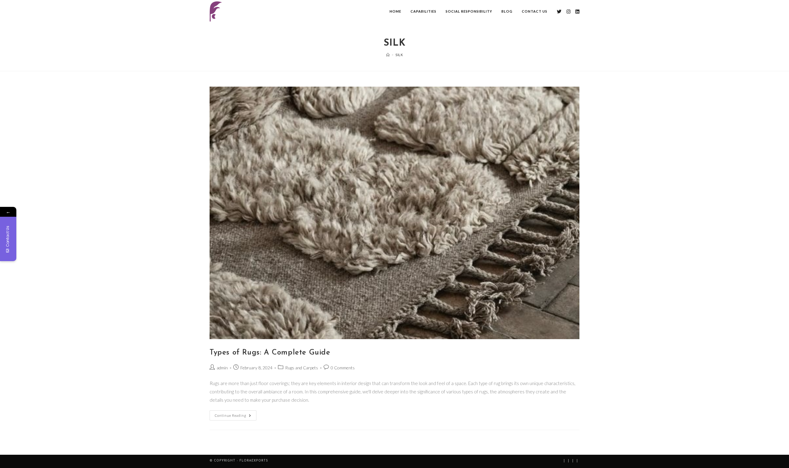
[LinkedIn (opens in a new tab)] (577, 11)
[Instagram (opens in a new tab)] (568, 11)
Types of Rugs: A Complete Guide (270, 352)
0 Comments (343, 367)
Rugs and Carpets (301, 367)
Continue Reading (235, 413)
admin (222, 367)
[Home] (388, 55)
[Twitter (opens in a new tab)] (559, 11)
